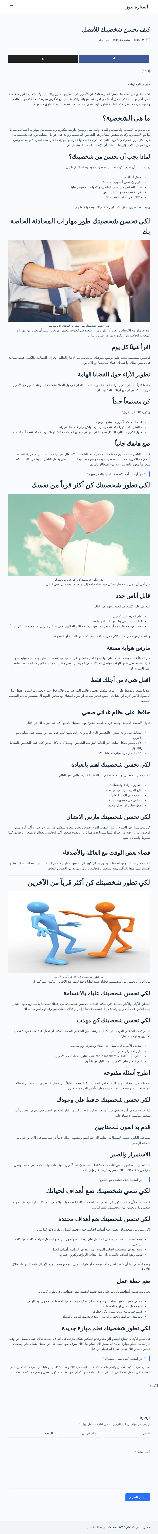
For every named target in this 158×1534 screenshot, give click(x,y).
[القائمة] (11, 7)
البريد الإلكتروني (91, 1433)
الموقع (49, 1433)
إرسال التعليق (137, 1497)
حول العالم (103, 39)
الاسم (146, 1433)
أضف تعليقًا (142, 1452)
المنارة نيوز (137, 6)
